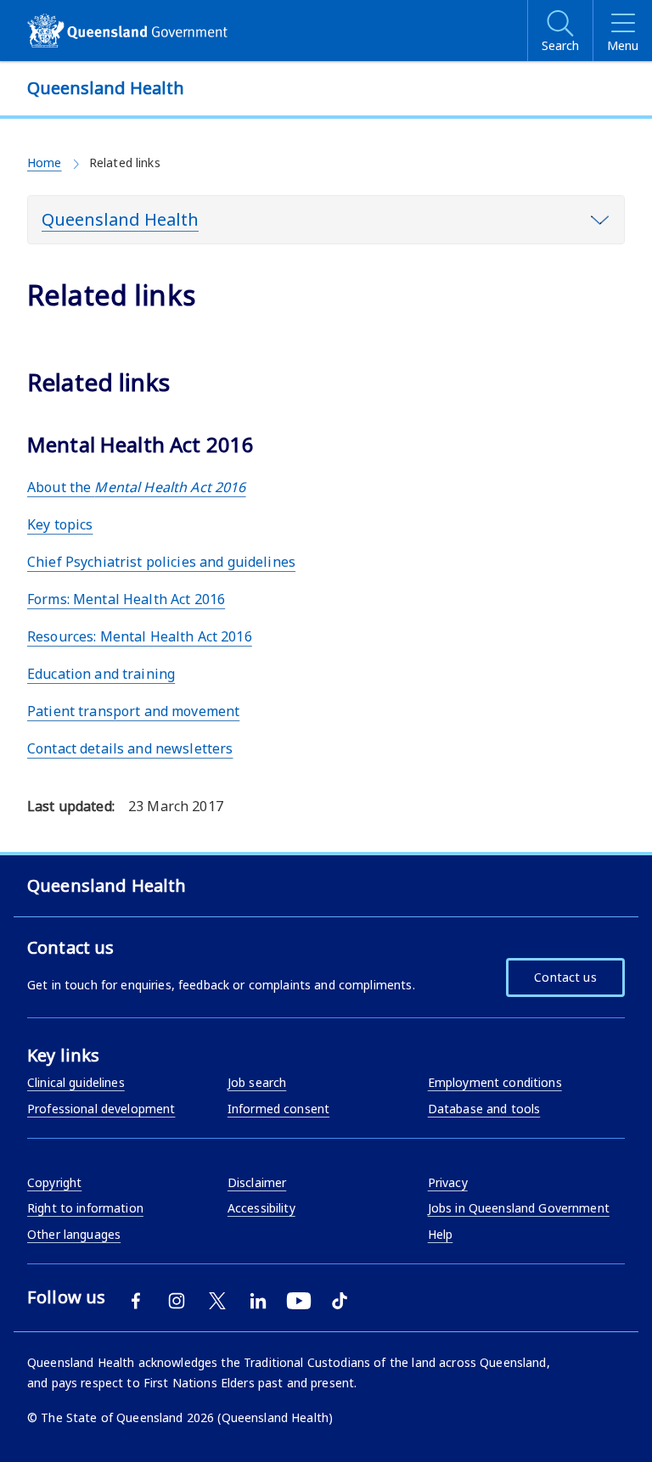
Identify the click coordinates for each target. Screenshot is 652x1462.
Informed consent (278, 1109)
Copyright (54, 1182)
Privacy (448, 1182)
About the (136, 487)
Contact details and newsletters (130, 748)
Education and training (101, 673)
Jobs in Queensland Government (519, 1208)
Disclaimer (257, 1182)
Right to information (85, 1208)
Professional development (101, 1109)
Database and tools (484, 1109)
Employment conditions (495, 1082)
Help (440, 1234)
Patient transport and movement (133, 711)
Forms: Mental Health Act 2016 (126, 599)
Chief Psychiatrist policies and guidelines (161, 561)
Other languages (74, 1234)
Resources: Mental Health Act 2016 (139, 636)
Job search (257, 1082)
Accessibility (261, 1208)
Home (44, 162)
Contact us (565, 977)
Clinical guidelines (76, 1082)
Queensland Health (120, 219)
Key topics (60, 524)
